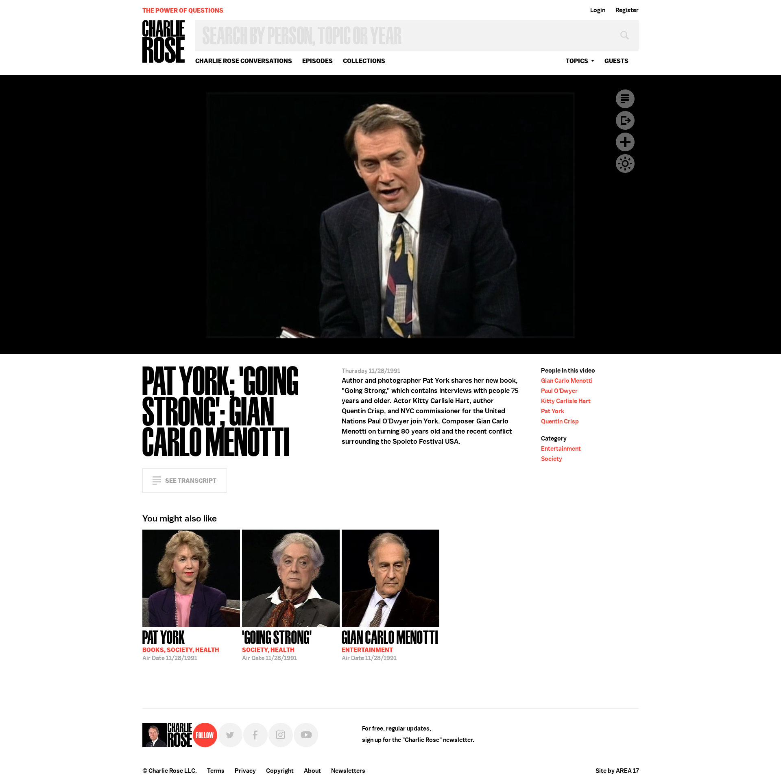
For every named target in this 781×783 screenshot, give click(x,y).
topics (577, 61)
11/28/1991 (180, 644)
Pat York (552, 411)
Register (627, 10)
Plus (625, 142)
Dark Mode (625, 163)
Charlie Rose (163, 42)
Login (597, 10)
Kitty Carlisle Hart (566, 401)
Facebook (255, 735)
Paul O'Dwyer (559, 391)
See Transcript (190, 480)
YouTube (306, 735)
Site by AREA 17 (617, 771)
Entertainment (561, 449)
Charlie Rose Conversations (243, 61)
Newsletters (348, 771)
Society (551, 459)
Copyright (280, 771)
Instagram (280, 735)
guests (616, 61)
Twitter (230, 735)
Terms (216, 771)
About (312, 771)
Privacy (245, 771)
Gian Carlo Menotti (567, 381)
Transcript (625, 98)
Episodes (317, 61)
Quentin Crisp (560, 421)
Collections (364, 61)
